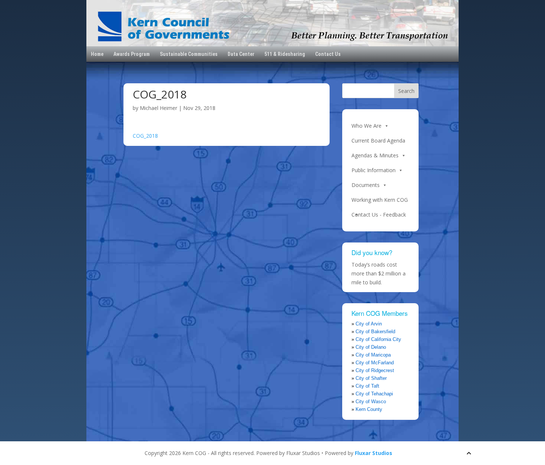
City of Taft (367, 386)
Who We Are (366, 125)
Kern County (369, 409)
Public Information (373, 170)
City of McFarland (375, 362)
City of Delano (371, 347)
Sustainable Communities (189, 54)
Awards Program (131, 54)
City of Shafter (371, 378)
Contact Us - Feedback (378, 214)
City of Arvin (369, 324)
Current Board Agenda (378, 140)
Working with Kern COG (379, 199)
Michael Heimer (158, 107)
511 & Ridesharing (284, 54)
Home (97, 54)
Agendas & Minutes (375, 155)
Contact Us (328, 54)
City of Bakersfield (375, 331)
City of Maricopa (373, 355)
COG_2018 (145, 135)
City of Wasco (371, 401)
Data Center (241, 54)
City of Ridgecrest (375, 370)
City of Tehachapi (374, 394)
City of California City (378, 339)
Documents (365, 184)
